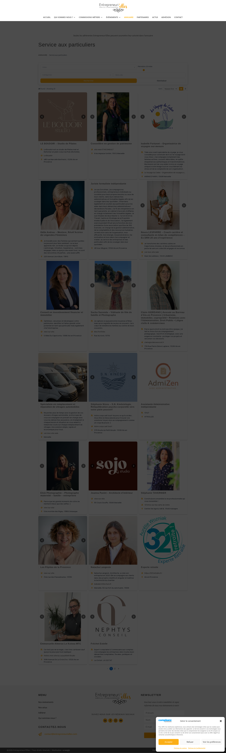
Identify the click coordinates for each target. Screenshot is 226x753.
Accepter (169, 742)
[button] (220, 721)
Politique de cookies (180, 748)
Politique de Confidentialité (196, 748)
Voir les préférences (212, 742)
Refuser (190, 742)
